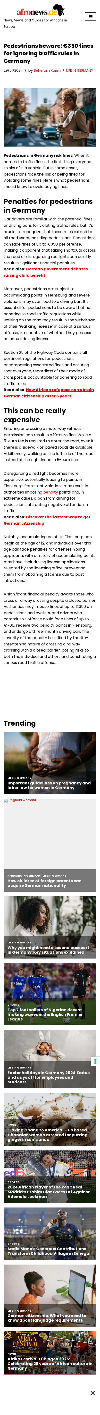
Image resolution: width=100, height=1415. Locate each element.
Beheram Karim (47, 70)
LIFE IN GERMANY (79, 70)
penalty (51, 492)
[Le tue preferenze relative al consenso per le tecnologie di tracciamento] (95, 1061)
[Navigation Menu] (90, 16)
